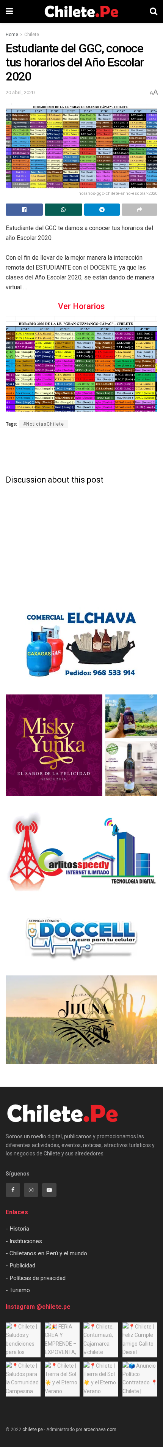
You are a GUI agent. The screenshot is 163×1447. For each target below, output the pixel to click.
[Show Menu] (9, 11)
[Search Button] (153, 11)
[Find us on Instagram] (31, 1190)
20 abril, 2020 (20, 92)
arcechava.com (99, 1429)
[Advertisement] (81, 450)
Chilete (31, 34)
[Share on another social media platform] (139, 210)
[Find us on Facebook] (13, 1190)
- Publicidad (20, 1265)
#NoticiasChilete (43, 424)
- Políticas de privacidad (36, 1278)
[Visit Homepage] (81, 11)
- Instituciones (24, 1241)
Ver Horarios (81, 306)
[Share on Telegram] (102, 210)
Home (12, 34)
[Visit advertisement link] (81, 645)
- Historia (17, 1228)
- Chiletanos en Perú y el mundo (46, 1253)
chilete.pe (32, 1429)
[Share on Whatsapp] (63, 210)
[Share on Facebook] (24, 210)
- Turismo (18, 1290)
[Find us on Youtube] (49, 1190)
